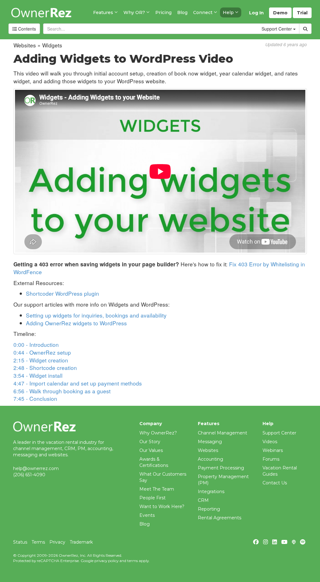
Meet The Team (156, 489)
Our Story (149, 441)
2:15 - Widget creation (40, 360)
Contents (26, 29)
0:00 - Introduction (36, 344)
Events (147, 515)
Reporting (209, 509)
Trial (302, 13)
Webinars (272, 450)
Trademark (81, 542)
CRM (203, 500)
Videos (269, 441)
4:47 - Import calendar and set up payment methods (77, 383)
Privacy (57, 542)
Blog (144, 524)
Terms (38, 542)
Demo (280, 13)
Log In (256, 13)
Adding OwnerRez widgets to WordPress (76, 323)
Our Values (151, 450)
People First (152, 498)
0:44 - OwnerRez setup (42, 352)
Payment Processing (221, 468)
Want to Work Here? (161, 506)
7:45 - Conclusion (35, 398)
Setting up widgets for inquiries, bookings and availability (96, 315)
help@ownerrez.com (36, 468)
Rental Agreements (219, 518)
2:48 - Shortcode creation (45, 367)
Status (20, 542)
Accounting (210, 459)
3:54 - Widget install (37, 375)
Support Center (279, 433)
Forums (270, 459)
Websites (208, 450)
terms (132, 560)
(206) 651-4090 (29, 475)
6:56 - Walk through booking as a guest (62, 391)
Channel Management (222, 433)
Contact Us (274, 483)
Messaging (210, 441)
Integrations (211, 491)
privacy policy (106, 560)
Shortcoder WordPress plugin (62, 293)
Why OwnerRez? (158, 433)
